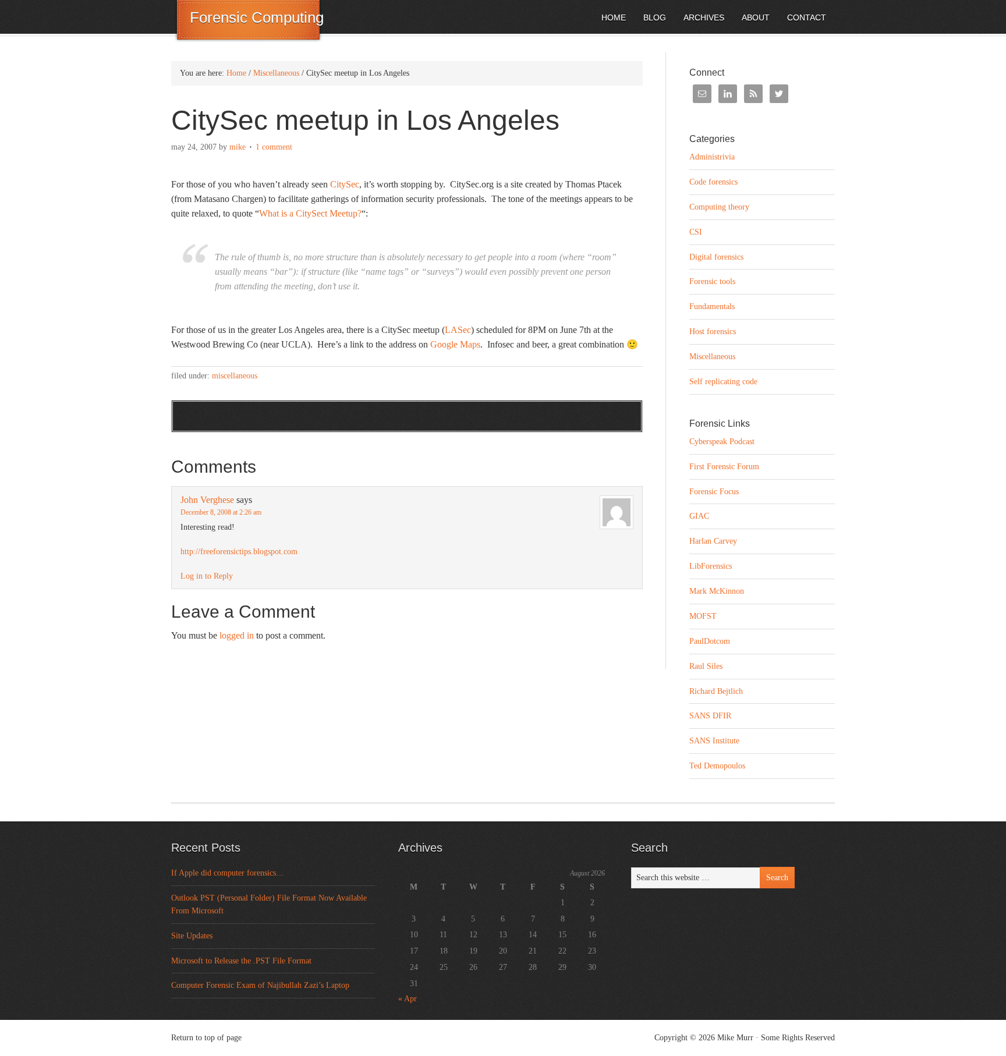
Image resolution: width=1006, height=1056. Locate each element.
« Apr (407, 998)
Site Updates (191, 935)
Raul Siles (705, 666)
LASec (458, 330)
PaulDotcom (709, 641)
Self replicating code (723, 381)
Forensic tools (712, 281)
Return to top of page (206, 1037)
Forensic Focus (714, 491)
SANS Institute (714, 740)
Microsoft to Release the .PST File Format (241, 960)
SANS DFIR (710, 715)
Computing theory (719, 207)
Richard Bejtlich (716, 691)
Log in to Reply (206, 576)
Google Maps (455, 344)
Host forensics (712, 331)
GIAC (699, 516)
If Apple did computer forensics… (227, 873)
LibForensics (710, 566)
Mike (237, 147)
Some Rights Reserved (798, 1037)
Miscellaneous (234, 375)
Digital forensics (716, 257)
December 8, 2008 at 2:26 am (220, 512)
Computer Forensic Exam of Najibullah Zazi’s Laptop (260, 985)
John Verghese (207, 500)
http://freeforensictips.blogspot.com (238, 551)
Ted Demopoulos (717, 765)
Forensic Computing (257, 17)
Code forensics (713, 182)
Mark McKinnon (716, 591)
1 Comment (274, 147)
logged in (236, 635)
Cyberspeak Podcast (721, 441)
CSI (695, 232)
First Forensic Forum (724, 466)
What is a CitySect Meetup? (310, 213)
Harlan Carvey (713, 541)
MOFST (703, 616)
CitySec (344, 184)
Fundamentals (712, 306)
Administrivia (712, 157)
